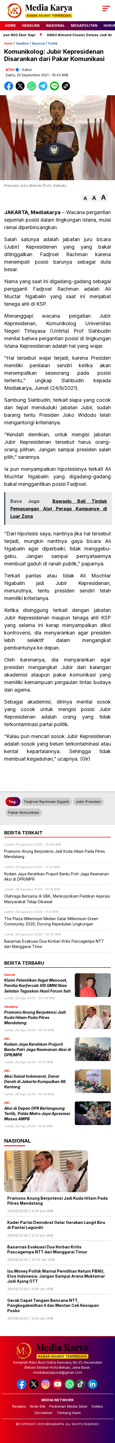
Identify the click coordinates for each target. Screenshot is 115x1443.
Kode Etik (37, 1406)
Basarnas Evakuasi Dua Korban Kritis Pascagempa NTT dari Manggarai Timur (47, 1249)
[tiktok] (81, 1388)
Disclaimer (44, 1412)
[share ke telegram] (44, 89)
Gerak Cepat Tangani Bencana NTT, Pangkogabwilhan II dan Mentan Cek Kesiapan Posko (53, 1305)
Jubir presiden (88, 801)
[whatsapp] (70, 1388)
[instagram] (46, 1388)
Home (10, 25)
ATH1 (10, 70)
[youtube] (58, 1388)
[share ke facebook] (10, 89)
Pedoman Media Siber (68, 1406)
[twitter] (34, 1388)
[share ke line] (55, 89)
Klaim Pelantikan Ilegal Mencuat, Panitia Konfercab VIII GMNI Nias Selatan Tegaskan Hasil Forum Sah (37, 985)
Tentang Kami (69, 1412)
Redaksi (19, 1406)
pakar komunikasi (23, 812)
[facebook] (22, 1388)
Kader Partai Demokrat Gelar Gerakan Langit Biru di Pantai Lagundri (56, 1225)
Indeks (97, 1406)
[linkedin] (93, 1388)
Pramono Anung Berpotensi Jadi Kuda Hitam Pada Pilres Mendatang (35, 1017)
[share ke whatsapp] (33, 89)
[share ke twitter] (21, 89)
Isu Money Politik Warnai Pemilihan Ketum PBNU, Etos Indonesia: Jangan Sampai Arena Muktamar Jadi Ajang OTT (56, 1276)
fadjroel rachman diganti (46, 801)
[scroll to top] (107, 1410)
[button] (85, 198)
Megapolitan (84, 25)
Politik (53, 43)
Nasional (55, 25)
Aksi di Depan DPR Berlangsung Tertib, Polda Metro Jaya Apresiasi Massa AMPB (37, 1113)
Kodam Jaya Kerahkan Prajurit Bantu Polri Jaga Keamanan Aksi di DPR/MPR (37, 1049)
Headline (31, 25)
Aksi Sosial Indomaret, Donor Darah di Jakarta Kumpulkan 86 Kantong (35, 1081)
